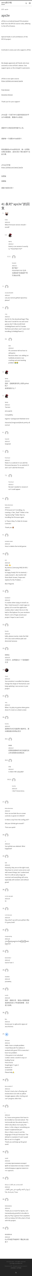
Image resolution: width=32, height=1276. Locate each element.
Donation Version (7, 95)
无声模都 (18, 1268)
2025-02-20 (14, 788)
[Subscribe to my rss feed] (16, 1273)
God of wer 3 (8, 957)
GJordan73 (7, 597)
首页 (2, 9)
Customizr (24, 1266)
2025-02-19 (7, 657)
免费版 (3, 176)
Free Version (5, 90)
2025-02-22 (7, 1088)
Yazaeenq (7, 976)
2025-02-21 (7, 1021)
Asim (9, 345)
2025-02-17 (10, 244)
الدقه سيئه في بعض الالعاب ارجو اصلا (14, 1184)
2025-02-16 (7, 222)
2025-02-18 (10, 348)
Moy (6, 1019)
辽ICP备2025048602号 (16, 1263)
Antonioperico (8, 1206)
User (6, 862)
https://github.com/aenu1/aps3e (12, 81)
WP (11, 1266)
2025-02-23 (7, 1237)
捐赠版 (3, 181)
